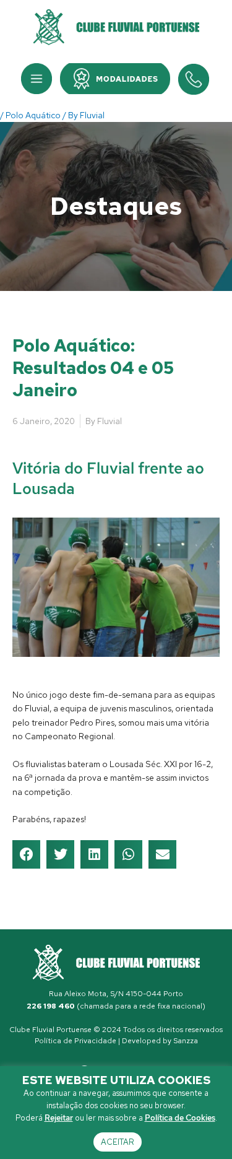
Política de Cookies (180, 1118)
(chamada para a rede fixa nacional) (116, 1006)
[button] (36, 78)
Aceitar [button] (117, 1142)
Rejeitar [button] (59, 1118)
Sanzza (185, 1041)
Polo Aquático (33, 115)
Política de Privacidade (75, 1041)
